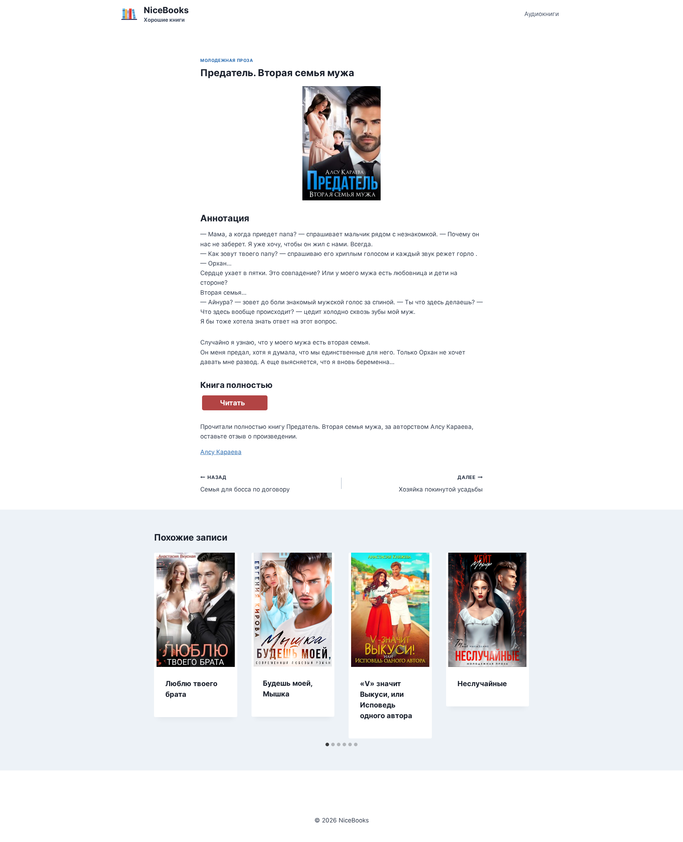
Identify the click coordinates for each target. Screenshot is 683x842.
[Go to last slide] (166, 645)
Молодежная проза (226, 60)
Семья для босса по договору (245, 483)
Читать (232, 403)
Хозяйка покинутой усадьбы (441, 483)
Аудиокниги (541, 13)
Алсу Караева (221, 452)
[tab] (327, 744)
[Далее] (516, 645)
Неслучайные (482, 683)
